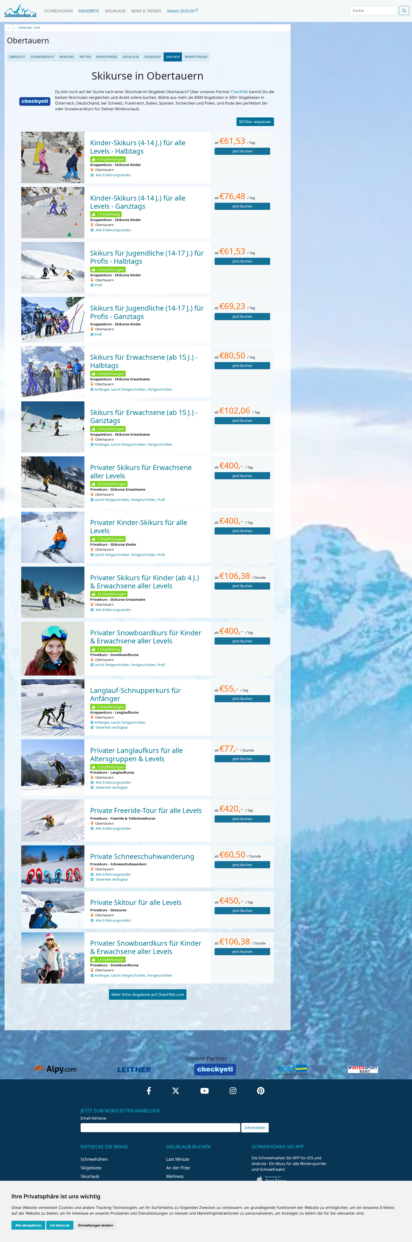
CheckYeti (239, 91)
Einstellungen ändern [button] (95, 1225)
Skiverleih (152, 57)
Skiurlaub (115, 11)
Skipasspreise (106, 57)
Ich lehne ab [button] (60, 1225)
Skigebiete (88, 11)
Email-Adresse (93, 1118)
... (9, 27)
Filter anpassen (257, 121)
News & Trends (146, 11)
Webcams (66, 57)
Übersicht (17, 57)
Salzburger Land (29, 27)
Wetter (85, 57)
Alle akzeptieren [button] (28, 1225)
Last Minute (177, 1159)
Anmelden (256, 1127)
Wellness (175, 1176)
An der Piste (178, 1168)
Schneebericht (42, 57)
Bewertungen (196, 57)
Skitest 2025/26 (181, 11)
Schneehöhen (58, 11)
